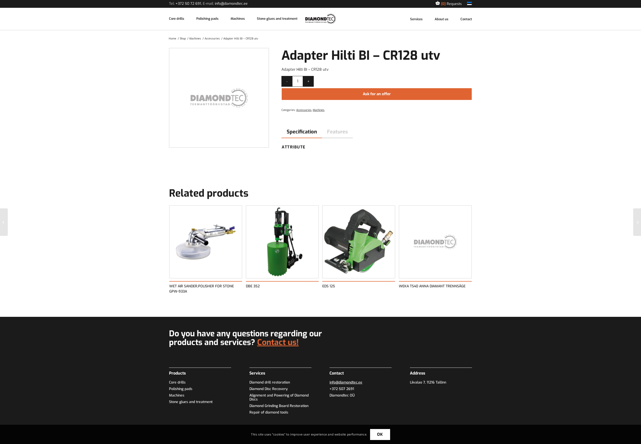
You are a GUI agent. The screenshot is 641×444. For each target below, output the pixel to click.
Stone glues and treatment (277, 19)
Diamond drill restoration (269, 382)
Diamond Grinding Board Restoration (278, 406)
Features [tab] (337, 131)
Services (416, 19)
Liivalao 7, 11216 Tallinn (428, 382)
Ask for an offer (377, 93)
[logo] (320, 19)
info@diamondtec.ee (231, 3)
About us (441, 19)
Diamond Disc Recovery (268, 389)
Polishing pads (207, 19)
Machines (238, 19)
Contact (466, 19)
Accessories (303, 110)
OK (380, 434)
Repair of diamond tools (268, 412)
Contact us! (278, 342)
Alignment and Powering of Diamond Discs (279, 397)
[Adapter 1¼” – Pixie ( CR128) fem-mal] (4, 222)
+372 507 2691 (342, 389)
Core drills (176, 19)
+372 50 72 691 (188, 3)
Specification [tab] (302, 131)
